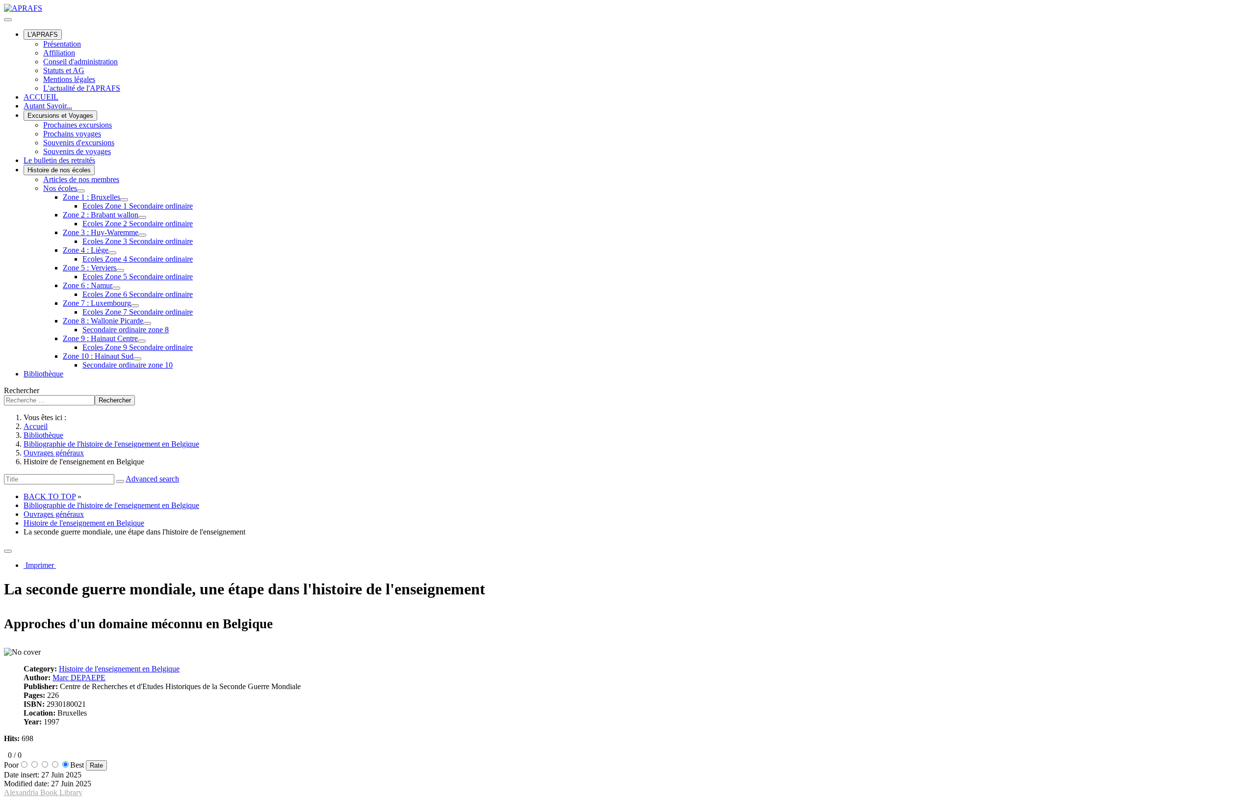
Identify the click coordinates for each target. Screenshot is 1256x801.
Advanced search (152, 479)
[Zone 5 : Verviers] (120, 270)
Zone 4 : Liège (85, 250)
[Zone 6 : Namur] (116, 288)
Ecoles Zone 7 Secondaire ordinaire (137, 312)
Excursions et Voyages (60, 115)
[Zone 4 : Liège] (112, 252)
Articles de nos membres (81, 179)
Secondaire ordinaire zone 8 (125, 329)
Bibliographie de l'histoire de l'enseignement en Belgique (111, 505)
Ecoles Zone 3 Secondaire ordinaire (137, 241)
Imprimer (40, 565)
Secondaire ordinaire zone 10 (127, 365)
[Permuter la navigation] (8, 19)
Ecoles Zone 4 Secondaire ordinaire (137, 259)
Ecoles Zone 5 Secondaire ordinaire (137, 276)
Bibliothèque (43, 374)
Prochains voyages (72, 134)
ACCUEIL (41, 97)
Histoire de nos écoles (59, 170)
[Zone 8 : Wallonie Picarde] (147, 323)
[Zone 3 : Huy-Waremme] (142, 235)
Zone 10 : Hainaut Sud (98, 356)
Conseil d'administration (80, 61)
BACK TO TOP (50, 496)
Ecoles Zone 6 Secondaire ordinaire (137, 294)
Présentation (62, 44)
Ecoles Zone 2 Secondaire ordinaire (137, 223)
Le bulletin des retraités (59, 160)
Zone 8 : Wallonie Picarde (103, 321)
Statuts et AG (63, 70)
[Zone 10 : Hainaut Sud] (137, 358)
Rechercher (21, 390)
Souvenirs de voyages (77, 151)
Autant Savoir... (48, 106)
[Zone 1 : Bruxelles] (124, 199)
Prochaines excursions (77, 125)
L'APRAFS (42, 34)
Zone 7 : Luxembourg (97, 303)
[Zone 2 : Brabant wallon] (142, 217)
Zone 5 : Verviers (89, 268)
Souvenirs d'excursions (78, 142)
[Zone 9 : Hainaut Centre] (142, 341)
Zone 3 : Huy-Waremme (100, 232)
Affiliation (59, 53)
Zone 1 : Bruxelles (91, 197)
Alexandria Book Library (43, 792)
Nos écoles (60, 188)
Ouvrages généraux (54, 514)
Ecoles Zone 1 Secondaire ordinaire (137, 206)
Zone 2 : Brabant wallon (100, 215)
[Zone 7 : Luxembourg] (135, 305)
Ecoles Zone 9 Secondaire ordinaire (137, 347)
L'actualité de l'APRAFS (81, 88)
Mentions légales (69, 79)
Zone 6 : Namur (87, 285)
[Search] (120, 481)
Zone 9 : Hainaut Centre (100, 338)
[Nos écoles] (81, 190)
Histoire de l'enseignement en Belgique (84, 523)
